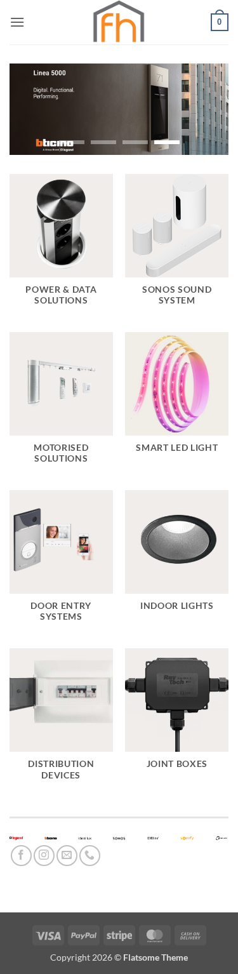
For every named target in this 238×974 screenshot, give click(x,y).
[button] (17, 21)
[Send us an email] (66, 855)
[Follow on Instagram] (44, 855)
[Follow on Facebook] (21, 855)
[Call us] (89, 855)
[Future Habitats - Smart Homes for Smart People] (119, 22)
